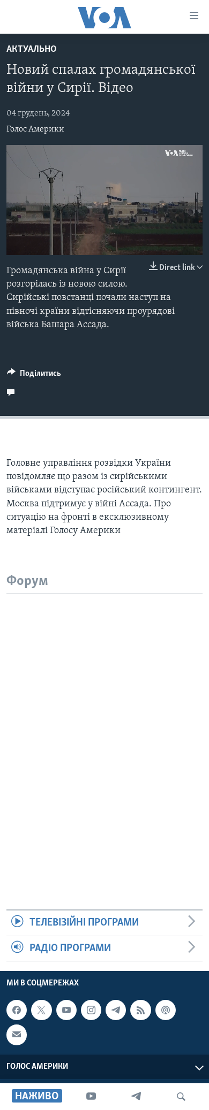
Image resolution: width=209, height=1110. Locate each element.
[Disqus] (104, 727)
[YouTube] (91, 1096)
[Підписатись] (16, 1034)
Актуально (31, 50)
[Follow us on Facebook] (16, 1010)
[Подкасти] (165, 1010)
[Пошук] (181, 1096)
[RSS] (140, 1010)
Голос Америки (35, 129)
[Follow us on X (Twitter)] (41, 1010)
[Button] (34, 376)
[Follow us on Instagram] (91, 1010)
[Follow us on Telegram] (116, 1010)
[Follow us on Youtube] (66, 1010)
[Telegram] (136, 1096)
